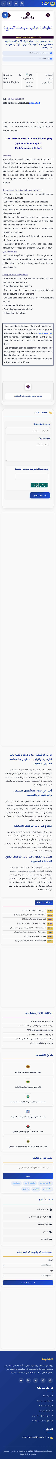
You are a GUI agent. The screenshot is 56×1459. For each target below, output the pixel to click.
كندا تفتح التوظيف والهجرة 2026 (37, 919)
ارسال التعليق (38, 495)
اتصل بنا (44, 1239)
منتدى (45, 1232)
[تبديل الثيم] (9, 3)
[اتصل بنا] (16, 3)
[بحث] (22, 3)
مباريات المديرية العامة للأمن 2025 (40, 1030)
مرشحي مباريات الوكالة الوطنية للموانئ (34, 924)
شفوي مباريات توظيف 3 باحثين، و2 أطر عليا (33, 932)
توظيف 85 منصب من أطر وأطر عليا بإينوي (33, 941)
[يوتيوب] (21, 1380)
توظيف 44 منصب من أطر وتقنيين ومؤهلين (33, 915)
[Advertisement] (28, 629)
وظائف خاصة (45, 1406)
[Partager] (5, 15)
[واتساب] (50, 1380)
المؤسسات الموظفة (41, 1421)
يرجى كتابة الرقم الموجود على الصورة (31, 469)
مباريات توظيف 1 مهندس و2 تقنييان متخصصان (31, 928)
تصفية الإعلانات (26, 1283)
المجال (50, 1260)
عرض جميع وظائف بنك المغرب (28, 396)
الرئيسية (47, 1396)
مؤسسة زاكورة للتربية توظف (38, 937)
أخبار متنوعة (43, 1224)
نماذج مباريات (43, 1209)
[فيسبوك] (43, 1380)
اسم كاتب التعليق (42, 425)
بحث (28, 1176)
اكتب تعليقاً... (44, 439)
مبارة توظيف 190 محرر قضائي (41, 1043)
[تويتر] (35, 1380)
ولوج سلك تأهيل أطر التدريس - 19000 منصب (35, 1026)
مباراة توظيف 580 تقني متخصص (40, 1035)
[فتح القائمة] (3, 3)
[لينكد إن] (28, 1380)
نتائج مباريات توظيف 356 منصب (37, 911)
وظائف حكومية (44, 1401)
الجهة (51, 1271)
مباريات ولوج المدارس (38, 1217)
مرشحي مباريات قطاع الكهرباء (41, 1022)
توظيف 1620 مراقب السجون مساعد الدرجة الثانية (34, 1039)
